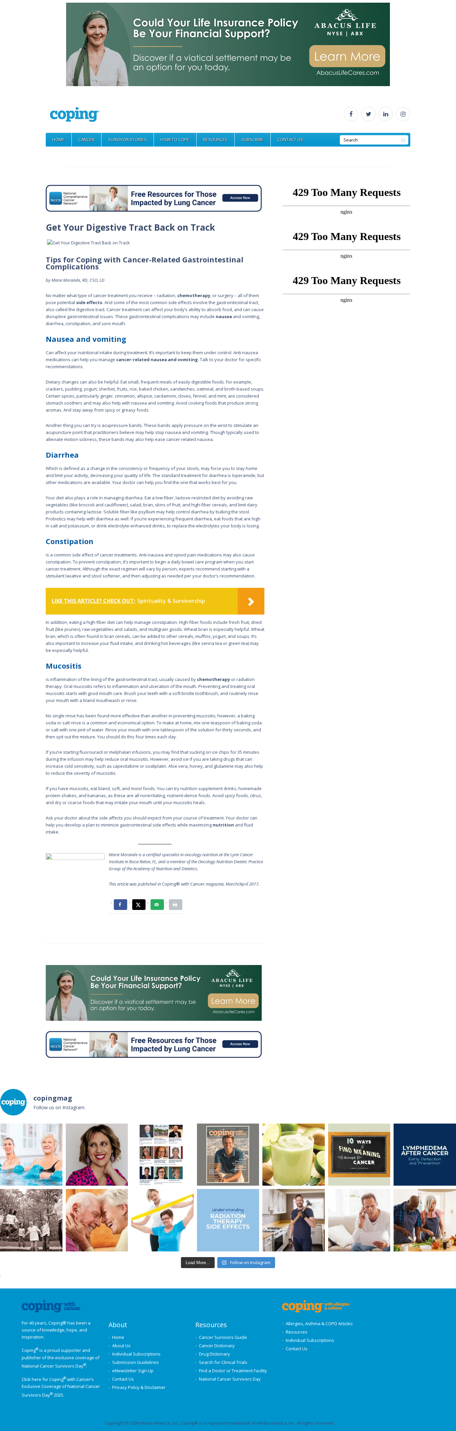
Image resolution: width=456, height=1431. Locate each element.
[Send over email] (157, 904)
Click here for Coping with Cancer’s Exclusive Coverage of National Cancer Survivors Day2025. (61, 1387)
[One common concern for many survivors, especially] (425, 1155)
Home (118, 1337)
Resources (296, 1332)
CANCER (86, 140)
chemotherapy (193, 295)
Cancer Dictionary (217, 1346)
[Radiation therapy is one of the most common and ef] (228, 1220)
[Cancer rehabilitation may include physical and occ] (162, 1220)
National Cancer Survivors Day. (54, 1366)
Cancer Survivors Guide (223, 1337)
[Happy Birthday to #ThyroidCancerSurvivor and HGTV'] (293, 1220)
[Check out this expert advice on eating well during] (293, 1155)
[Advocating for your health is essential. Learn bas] (359, 1220)
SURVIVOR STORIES (127, 140)
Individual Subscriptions (136, 1354)
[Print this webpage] (175, 904)
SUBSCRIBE (252, 140)
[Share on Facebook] (120, 904)
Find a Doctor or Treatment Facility (233, 1371)
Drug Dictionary (214, 1354)
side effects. (89, 302)
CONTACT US (290, 140)
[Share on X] (139, 904)
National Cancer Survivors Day (230, 1379)
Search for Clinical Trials (223, 1362)
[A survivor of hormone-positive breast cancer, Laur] (97, 1155)
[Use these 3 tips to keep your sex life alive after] (97, 1220)
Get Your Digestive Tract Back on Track (130, 227)
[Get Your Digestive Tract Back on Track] (88, 242)
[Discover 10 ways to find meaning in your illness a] (359, 1155)
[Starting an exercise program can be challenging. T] (31, 1155)
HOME (58, 140)
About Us (121, 1346)
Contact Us (123, 1379)
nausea (224, 316)
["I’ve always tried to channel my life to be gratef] (228, 1155)
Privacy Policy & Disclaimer (139, 1387)
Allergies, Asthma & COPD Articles (319, 1324)
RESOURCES (215, 140)
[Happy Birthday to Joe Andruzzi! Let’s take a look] (31, 1220)
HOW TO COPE (175, 140)
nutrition (223, 825)
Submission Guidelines (135, 1362)
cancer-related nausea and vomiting (157, 359)
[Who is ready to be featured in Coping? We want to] (162, 1155)
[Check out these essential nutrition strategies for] (425, 1220)
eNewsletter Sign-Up (133, 1371)
